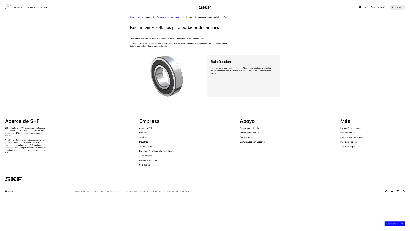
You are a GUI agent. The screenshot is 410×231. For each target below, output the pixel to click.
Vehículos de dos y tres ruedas (168, 17)
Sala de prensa (145, 165)
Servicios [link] (31, 7)
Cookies (167, 191)
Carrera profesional (148, 160)
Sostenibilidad (145, 146)
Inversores (147, 156)
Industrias (143, 142)
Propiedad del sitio (130, 191)
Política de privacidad (113, 191)
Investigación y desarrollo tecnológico (156, 151)
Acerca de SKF (145, 128)
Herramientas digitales (250, 133)
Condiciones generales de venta (150, 191)
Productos (144, 133)
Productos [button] (18, 7)
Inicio (132, 17)
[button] (360, 7)
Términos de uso (97, 191)
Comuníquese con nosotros (252, 142)
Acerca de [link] (42, 7)
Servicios (143, 137)
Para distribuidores (348, 142)
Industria (140, 17)
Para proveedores (348, 133)
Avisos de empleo (348, 146)
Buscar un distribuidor (250, 128)
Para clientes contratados (352, 137)
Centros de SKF (247, 137)
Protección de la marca (350, 128)
